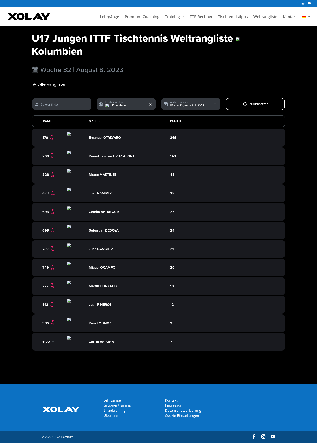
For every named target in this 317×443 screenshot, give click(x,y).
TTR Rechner (201, 17)
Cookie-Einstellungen (182, 415)
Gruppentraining (117, 405)
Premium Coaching (142, 17)
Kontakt (290, 17)
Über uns (111, 415)
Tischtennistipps (233, 17)
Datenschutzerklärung (183, 410)
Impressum (174, 405)
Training (172, 17)
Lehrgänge (109, 17)
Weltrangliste (265, 17)
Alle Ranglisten (52, 84)
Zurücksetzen (258, 104)
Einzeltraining (115, 410)
